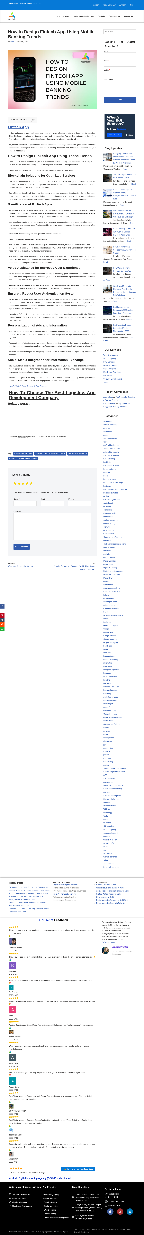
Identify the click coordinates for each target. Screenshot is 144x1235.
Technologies (114, 16)
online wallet (108, 721)
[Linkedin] (130, 1211)
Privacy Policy (84, 1229)
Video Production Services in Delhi (110, 888)
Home (58, 16)
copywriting (107, 527)
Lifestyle (106, 680)
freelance (107, 622)
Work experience (110, 857)
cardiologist (108, 503)
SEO (105, 775)
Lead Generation (110, 677)
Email (43, 499)
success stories (109, 806)
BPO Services (109, 362)
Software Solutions (110, 799)
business (107, 486)
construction (108, 517)
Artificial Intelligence (111, 445)
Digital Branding (109, 561)
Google (106, 629)
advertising (107, 421)
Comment (18, 511)
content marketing (110, 520)
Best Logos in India (111, 466)
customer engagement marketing (116, 544)
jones (12, 42)
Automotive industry (111, 455)
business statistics (110, 493)
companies (107, 510)
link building (108, 683)
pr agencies (108, 748)
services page (109, 782)
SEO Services (109, 779)
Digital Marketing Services (84, 16)
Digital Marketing (110, 365)
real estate (107, 758)
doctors (106, 581)
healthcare (107, 646)
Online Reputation (110, 714)
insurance (107, 673)
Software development (112, 796)
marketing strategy (110, 697)
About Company (109, 5)
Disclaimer (96, 1229)
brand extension (109, 479)
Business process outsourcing (115, 489)
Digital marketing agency (113, 571)
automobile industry (111, 452)
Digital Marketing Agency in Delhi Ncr (110, 903)
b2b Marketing (109, 459)
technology (107, 813)
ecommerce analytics (111, 588)
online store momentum (112, 717)
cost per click (108, 530)
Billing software (109, 469)
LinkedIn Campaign (111, 687)
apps (105, 442)
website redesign (110, 840)
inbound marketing (110, 659)
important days (109, 656)
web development (110, 833)
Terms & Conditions (81, 1232)
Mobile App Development (113, 372)
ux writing (107, 823)
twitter (105, 819)
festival (106, 619)
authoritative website (111, 449)
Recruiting (107, 376)
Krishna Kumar (109, 404)
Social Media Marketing (112, 789)
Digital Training (109, 578)
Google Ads (108, 632)
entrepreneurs (109, 605)
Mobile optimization (111, 700)
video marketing (109, 826)
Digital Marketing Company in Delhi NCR (112, 900)
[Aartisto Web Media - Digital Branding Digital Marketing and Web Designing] (12, 16)
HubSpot (106, 653)
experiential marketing (112, 608)
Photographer (108, 738)
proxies (106, 755)
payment (106, 731)
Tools (105, 816)
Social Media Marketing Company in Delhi (112, 891)
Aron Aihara (108, 397)
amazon (106, 428)
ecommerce (108, 585)
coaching (107, 506)
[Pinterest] (2, 615)
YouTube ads (108, 864)
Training (106, 382)
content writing (109, 523)
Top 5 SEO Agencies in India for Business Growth (28, 893)
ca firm (106, 496)
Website (71, 499)
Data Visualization (110, 547)
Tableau (106, 809)
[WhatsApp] (2, 629)
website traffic (108, 843)
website (106, 836)
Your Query (108, 79)
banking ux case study (23, 453)
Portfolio (101, 16)
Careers (96, 5)
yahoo (105, 860)
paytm (105, 734)
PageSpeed (108, 728)
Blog (131, 5)
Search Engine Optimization (114, 768)
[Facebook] (110, 1211)
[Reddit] (2, 624)
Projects (106, 751)
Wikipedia (107, 847)
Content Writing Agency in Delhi (108, 894)
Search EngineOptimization (114, 772)
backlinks (107, 462)
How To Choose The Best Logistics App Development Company (52, 395)
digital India (108, 564)
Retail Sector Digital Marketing (65, 894)
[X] (2, 611)
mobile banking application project (23, 458)
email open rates (110, 602)
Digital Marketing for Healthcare (65, 885)
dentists (106, 554)
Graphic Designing (110, 642)
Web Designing (109, 358)
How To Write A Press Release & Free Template (28, 386)
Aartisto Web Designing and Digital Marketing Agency (48, 1232)
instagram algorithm (111, 670)
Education (107, 595)
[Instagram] (120, 1211)
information (107, 663)
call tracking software (111, 500)
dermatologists (109, 557)
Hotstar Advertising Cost (106, 885)
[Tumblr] (2, 620)
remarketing (108, 762)
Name (16, 499)
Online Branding (109, 711)
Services (66, 16)
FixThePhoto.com (108, 942)
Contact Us (128, 16)
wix (104, 850)
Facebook (107, 612)
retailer (106, 765)
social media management (113, 785)
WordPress (107, 853)
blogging (106, 472)
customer (107, 540)
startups (106, 802)
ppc (104, 745)
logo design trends (110, 690)
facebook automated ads (113, 615)
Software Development (112, 379)
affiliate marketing (110, 425)
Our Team (122, 5)
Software (106, 792)
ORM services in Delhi (105, 897)
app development (110, 438)
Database (107, 551)
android (106, 435)
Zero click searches (111, 867)
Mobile (107, 70)
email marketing (109, 598)
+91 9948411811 (35, 3)
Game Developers (110, 625)
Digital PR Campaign (111, 574)
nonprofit (106, 707)
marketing (107, 694)
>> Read (123, 169)
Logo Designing (109, 369)
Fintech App (18, 127)
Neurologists (108, 704)
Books (105, 476)
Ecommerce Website (111, 591)
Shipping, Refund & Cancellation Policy (116, 1229)
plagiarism (107, 741)
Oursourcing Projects (111, 724)
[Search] (133, 31)
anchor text (107, 432)
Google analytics (110, 639)
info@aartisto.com (18, 3)
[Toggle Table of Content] (32, 120)
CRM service (108, 534)
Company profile (110, 513)
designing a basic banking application (50, 453)
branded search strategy (113, 483)
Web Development (110, 355)
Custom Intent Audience (112, 537)
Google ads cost (109, 636)
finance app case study (78, 453)
